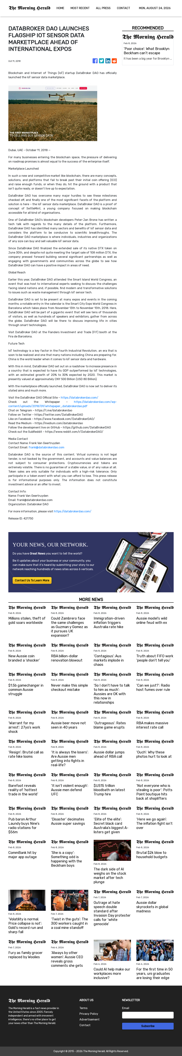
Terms (83, 1008)
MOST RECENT (80, 8)
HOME (60, 8)
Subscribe (147, 1026)
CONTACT (123, 8)
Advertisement (89, 1019)
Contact (84, 1025)
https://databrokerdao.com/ (79, 397)
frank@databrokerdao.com (46, 447)
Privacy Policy (88, 1013)
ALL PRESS (103, 8)
